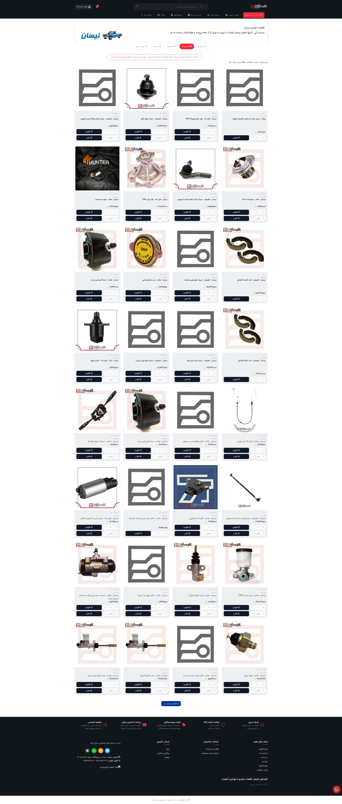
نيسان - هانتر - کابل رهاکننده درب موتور (200, 441)
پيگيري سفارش (163, 753)
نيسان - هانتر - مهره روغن (255, 675)
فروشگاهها (178, 15)
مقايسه (265, 761)
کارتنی (186, 138)
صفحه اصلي (215, 15)
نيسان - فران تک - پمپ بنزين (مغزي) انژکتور (99, 518)
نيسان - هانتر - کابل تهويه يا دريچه (152, 595)
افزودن (235, 137)
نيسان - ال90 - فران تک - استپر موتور (104, 360)
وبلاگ (163, 15)
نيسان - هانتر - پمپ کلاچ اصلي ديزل (103, 675)
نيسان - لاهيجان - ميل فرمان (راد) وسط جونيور (246, 518)
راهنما (167, 757)
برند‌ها (155, 46)
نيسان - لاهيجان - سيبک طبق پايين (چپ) (151, 360)
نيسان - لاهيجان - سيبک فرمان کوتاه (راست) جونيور (197, 199)
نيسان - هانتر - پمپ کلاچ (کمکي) (203, 595)
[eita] (100, 750)
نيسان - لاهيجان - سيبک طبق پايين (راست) (200, 280)
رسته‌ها (170, 46)
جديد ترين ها (196, 15)
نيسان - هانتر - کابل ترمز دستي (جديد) (200, 675)
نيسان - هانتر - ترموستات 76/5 (254, 199)
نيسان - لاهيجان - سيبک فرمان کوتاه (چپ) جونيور (99, 118)
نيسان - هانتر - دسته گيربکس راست (104, 280)
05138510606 (88, 760)
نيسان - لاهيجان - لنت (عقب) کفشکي (251, 280)
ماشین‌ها (185, 46)
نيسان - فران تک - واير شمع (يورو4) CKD (201, 118)
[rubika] (87, 750)
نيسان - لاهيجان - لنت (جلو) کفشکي (252, 360)
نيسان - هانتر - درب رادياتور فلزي (155, 280)
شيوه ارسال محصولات (210, 753)
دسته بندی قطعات (252, 15)
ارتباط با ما (147, 15)
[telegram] (107, 750)
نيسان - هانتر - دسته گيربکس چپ (152, 441)
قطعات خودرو (234, 15)
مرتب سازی (140, 46)
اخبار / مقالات (262, 770)
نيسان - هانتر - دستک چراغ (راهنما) (103, 441)
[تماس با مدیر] (337, 789)
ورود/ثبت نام (121, 57)
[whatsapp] (94, 750)
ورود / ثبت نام (82, 6)
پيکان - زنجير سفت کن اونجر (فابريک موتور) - (249, 118)
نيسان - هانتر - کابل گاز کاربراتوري (251, 441)
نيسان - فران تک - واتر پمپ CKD (155, 199)
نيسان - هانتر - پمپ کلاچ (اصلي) (153, 675)
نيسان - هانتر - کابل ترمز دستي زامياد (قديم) (148, 518)
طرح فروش (263, 749)
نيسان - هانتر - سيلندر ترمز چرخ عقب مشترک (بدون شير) (98, 597)
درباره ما (264, 757)
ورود (167, 749)
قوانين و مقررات (212, 749)
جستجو (201, 46)
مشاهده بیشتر (172, 703)
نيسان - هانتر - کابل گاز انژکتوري (203, 518)
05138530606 (101, 760)
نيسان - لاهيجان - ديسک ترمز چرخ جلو (202, 360)
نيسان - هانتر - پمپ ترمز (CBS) (252, 595)
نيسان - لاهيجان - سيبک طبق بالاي (154, 118)
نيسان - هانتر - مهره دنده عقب (106, 199)
